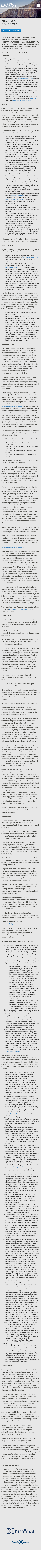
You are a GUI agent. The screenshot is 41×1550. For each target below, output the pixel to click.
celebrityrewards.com (25, 79)
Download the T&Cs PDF (11, 31)
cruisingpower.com (18, 196)
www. (3, 406)
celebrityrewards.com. (13, 267)
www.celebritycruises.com (14, 1051)
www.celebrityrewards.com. (12, 547)
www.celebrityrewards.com (21, 100)
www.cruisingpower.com (14, 200)
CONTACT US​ (34, 98)
